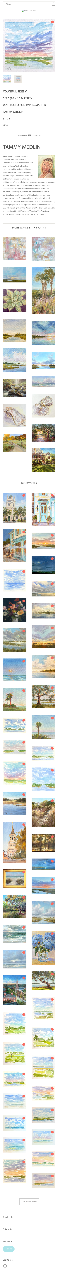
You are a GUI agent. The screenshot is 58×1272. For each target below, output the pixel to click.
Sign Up (9, 1249)
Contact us (36, 136)
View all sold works (29, 1202)
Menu (8, 4)
